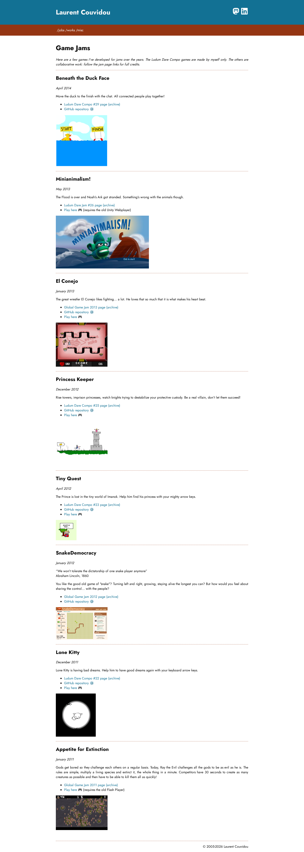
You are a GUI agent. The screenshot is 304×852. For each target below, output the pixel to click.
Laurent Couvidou (83, 12)
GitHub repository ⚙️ (79, 109)
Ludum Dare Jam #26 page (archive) (89, 205)
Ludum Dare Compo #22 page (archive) (92, 678)
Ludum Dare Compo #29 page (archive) (92, 104)
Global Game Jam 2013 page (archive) (91, 307)
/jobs (60, 30)
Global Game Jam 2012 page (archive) (91, 596)
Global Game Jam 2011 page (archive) (91, 785)
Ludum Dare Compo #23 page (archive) (92, 504)
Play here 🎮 (73, 210)
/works (70, 30)
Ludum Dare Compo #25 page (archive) (92, 405)
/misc (80, 30)
